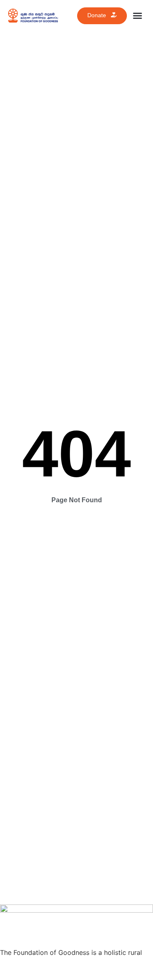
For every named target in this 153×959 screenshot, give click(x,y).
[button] (137, 15)
